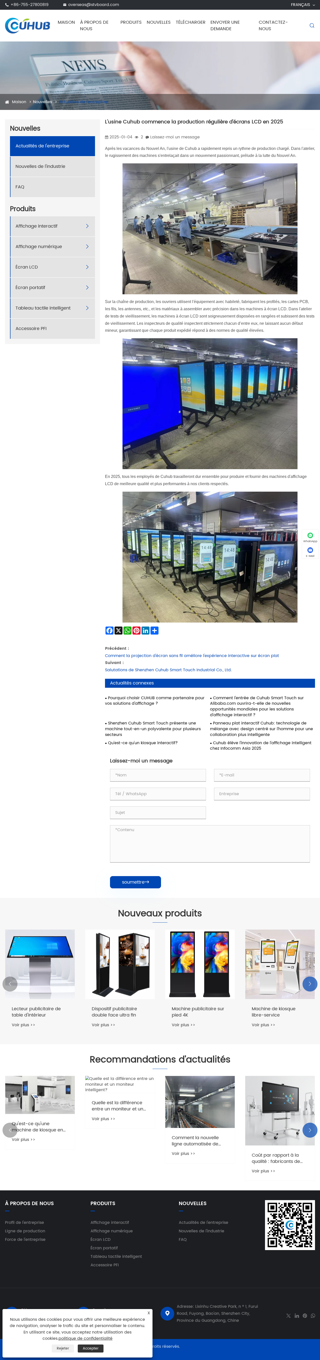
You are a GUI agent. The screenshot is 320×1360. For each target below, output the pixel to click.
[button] (10, 984)
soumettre (135, 882)
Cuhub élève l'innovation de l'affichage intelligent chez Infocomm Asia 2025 (261, 746)
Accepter (90, 1348)
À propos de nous (94, 25)
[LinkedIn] (297, 1315)
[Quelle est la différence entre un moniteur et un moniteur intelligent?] (40, 1084)
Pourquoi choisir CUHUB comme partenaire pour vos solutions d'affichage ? (154, 701)
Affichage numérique (39, 247)
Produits (131, 22)
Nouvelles (159, 22)
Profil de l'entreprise (24, 1222)
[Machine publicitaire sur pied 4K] (120, 964)
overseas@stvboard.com (93, 4)
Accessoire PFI (31, 329)
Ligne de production (25, 1231)
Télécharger (191, 22)
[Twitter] (288, 1315)
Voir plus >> (23, 1025)
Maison (66, 22)
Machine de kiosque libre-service (194, 1012)
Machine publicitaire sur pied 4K (118, 1012)
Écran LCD (27, 267)
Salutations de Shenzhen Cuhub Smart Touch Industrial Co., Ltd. (168, 670)
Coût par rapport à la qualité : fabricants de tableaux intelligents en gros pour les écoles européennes (197, 1158)
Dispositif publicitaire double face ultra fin (34, 1012)
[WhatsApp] (313, 1315)
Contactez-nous (273, 25)
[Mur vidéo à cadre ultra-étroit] (280, 964)
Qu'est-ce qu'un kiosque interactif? (143, 743)
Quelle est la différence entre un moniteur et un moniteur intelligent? (37, 1106)
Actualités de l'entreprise (83, 102)
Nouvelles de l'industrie (40, 166)
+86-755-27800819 (29, 4)
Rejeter (63, 1348)
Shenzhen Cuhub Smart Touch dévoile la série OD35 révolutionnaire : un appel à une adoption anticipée (279, 1158)
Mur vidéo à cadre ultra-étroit (279, 1012)
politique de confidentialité (85, 1338)
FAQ (20, 187)
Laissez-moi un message (175, 137)
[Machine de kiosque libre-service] (200, 964)
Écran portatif (30, 288)
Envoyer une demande (225, 25)
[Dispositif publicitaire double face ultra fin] (40, 964)
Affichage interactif (37, 226)
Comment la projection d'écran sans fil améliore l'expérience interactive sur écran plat (192, 656)
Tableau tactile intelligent (43, 308)
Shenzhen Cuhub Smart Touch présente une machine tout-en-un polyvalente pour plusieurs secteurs (153, 729)
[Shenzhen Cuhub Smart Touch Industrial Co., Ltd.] (27, 25)
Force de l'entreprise (25, 1239)
